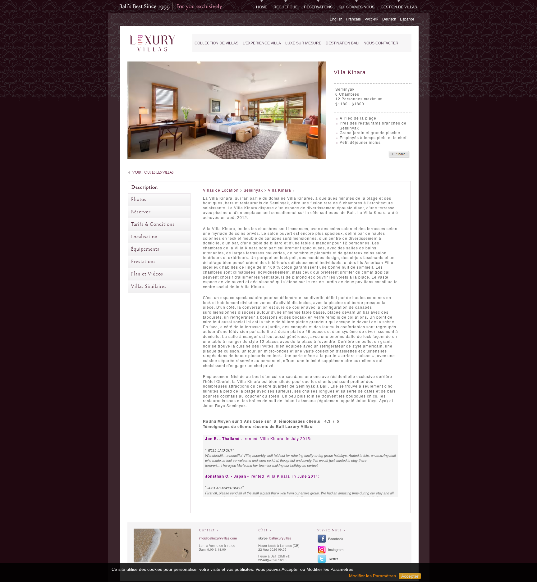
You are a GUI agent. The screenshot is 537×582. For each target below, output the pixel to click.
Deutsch (389, 18)
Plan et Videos (147, 274)
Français (353, 18)
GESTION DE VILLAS (399, 6)
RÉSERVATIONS (318, 6)
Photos (138, 200)
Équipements (145, 249)
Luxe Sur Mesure (303, 43)
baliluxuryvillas (280, 537)
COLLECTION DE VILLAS (216, 43)
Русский (372, 18)
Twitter (333, 558)
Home (261, 6)
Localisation (144, 237)
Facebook (335, 538)
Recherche (285, 6)
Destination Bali (342, 43)
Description (144, 187)
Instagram (335, 549)
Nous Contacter (381, 43)
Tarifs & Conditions (153, 224)
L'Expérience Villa (262, 43)
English (336, 18)
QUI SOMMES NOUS (356, 6)
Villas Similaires (149, 287)
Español (407, 18)
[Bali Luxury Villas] (152, 43)
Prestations (143, 262)
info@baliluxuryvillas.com (218, 537)
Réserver (140, 212)
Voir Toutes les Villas (152, 172)
